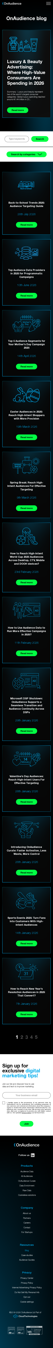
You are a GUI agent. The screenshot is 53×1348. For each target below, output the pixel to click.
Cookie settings (27, 1301)
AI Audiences (27, 1176)
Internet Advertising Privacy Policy (27, 1287)
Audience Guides (26, 1259)
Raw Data (27, 1190)
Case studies (27, 1255)
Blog (27, 1250)
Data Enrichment (27, 1185)
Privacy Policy (27, 1282)
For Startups (26, 1232)
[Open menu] (48, 3)
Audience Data (26, 1171)
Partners (27, 1218)
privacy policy (26, 1112)
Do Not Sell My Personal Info (27, 1292)
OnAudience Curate (26, 1181)
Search (40, 139)
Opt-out (26, 1297)
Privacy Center (26, 1278)
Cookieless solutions (27, 1195)
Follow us (24, 1155)
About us (27, 1213)
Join (26, 1123)
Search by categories (23, 154)
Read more (26, 224)
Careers (26, 1222)
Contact (26, 1227)
